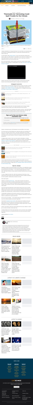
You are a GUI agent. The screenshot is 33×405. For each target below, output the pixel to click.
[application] (16, 72)
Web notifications (15, 395)
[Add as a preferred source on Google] (16, 387)
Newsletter (30, 48)
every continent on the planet (10, 88)
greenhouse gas (11, 180)
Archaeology (8, 3)
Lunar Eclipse (13, 5)
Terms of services (13, 122)
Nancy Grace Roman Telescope (22, 5)
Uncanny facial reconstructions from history (16, 376)
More (27, 3)
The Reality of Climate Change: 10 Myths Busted (9, 89)
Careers (24, 395)
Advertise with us (5, 395)
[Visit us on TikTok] (17, 1)
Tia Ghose (13, 18)
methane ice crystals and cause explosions (8, 140)
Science (16, 3)
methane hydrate (12, 55)
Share (3, 48)
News (23, 18)
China (23, 62)
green (2, 218)
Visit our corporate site (18, 384)
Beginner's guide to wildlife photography (23, 369)
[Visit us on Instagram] (12, 1)
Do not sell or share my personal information (26, 398)
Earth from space (9, 368)
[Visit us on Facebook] (10, 1)
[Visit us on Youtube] (14, 1)
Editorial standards (6, 397)
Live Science (11, 214)
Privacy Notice (26, 122)
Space (24, 3)
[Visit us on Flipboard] (15, 1)
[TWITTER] (7, 223)
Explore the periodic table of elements (16, 373)
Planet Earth (20, 3)
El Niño (29, 5)
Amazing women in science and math (16, 370)
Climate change (18, 12)
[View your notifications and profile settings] (29, 1)
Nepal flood (7, 5)
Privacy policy (15, 393)
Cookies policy (25, 393)
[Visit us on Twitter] (11, 1)
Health (13, 3)
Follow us (26, 48)
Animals (4, 3)
